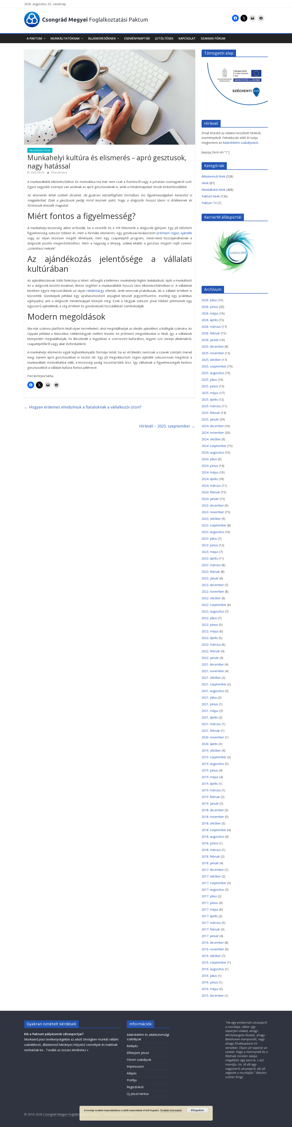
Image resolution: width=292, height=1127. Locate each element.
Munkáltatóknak (65, 38)
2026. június (210, 307)
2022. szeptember (214, 605)
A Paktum (34, 38)
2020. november (213, 737)
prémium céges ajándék (174, 233)
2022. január (210, 658)
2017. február (211, 929)
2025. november (213, 353)
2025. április (210, 399)
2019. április (210, 784)
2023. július (209, 538)
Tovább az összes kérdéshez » (67, 1050)
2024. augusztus (213, 452)
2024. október (211, 439)
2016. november (213, 949)
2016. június (210, 982)
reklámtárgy (95, 290)
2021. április (210, 717)
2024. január (210, 499)
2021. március (211, 724)
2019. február (211, 797)
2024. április (210, 479)
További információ (171, 1110)
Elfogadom (197, 1110)
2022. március (211, 644)
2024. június (210, 466)
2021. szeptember (214, 684)
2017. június (210, 903)
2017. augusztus (213, 889)
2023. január (210, 578)
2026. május (210, 313)
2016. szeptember (214, 962)
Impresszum (135, 1066)
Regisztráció (135, 1087)
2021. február (211, 731)
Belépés (132, 1046)
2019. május (210, 777)
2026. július (209, 300)
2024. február (211, 492)
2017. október (211, 876)
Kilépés (132, 1073)
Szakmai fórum (213, 38)
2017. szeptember (214, 883)
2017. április (210, 916)
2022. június (210, 625)
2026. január (210, 340)
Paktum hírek (211, 196)
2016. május (210, 989)
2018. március (211, 850)
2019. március (211, 790)
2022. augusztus (213, 611)
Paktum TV (209, 203)
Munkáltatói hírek (39, 150)
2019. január (210, 803)
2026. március (211, 327)
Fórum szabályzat (139, 1060)
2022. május (210, 631)
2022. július (209, 618)
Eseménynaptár (137, 38)
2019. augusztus (213, 764)
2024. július (209, 459)
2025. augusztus (213, 373)
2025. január (210, 419)
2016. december (213, 942)
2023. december (213, 505)
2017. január (210, 936)
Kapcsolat (187, 38)
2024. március (211, 485)
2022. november (213, 591)
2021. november (213, 671)
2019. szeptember (214, 757)
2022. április (210, 638)
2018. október (211, 823)
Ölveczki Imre (59, 172)
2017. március (211, 923)
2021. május (210, 711)
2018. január (210, 863)
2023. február (211, 572)
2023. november (213, 512)
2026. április (210, 320)
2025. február (211, 413)
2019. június (210, 770)
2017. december (213, 870)
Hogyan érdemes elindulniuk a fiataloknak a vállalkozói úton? (82, 407)
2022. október (211, 598)
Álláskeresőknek (102, 38)
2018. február (211, 856)
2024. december (213, 426)
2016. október (211, 956)
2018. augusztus (213, 837)
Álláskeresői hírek (213, 176)
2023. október (211, 519)
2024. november (213, 433)
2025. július (209, 380)
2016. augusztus (213, 969)
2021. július (209, 697)
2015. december (213, 995)
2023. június (210, 545)
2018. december (213, 810)
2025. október (211, 360)
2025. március (211, 406)
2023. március (211, 565)
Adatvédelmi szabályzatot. (241, 143)
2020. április (210, 744)
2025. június (210, 386)
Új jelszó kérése (138, 1094)
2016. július (209, 976)
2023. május (210, 552)
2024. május (210, 472)
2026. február (211, 333)
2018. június (210, 843)
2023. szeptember (214, 525)
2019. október (211, 750)
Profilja (132, 1080)
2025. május (210, 393)
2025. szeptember (214, 366)
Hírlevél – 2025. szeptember (167, 426)
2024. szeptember (214, 446)
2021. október (211, 678)
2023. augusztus (213, 532)
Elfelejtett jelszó (138, 1053)
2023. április (210, 558)
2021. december (213, 664)
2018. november (213, 817)
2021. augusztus (213, 691)
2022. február (211, 651)
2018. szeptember (214, 830)
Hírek (205, 183)
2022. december (213, 585)
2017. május (210, 909)
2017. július (209, 896)
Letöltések (164, 38)
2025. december (213, 346)
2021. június (210, 704)
